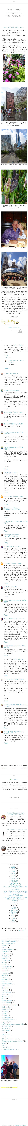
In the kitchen (7, 983)
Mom (4, 994)
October (14, 882)
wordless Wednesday (9, 1049)
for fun (4, 964)
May (14, 905)
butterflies (5, 952)
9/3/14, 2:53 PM (17, 496)
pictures (5, 1011)
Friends (4, 969)
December (14, 878)
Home (14, 1)
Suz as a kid (6, 1026)
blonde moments (8, 949)
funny (4, 971)
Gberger (7, 563)
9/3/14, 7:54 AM (13, 373)
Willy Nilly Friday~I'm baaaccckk (15, 891)
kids (3, 986)
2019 (13, 869)
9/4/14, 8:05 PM (19, 619)
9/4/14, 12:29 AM (15, 563)
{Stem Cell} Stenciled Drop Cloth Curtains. (15, 893)
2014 (13, 877)
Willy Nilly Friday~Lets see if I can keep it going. (15, 887)
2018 (13, 870)
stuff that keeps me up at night (13, 1024)
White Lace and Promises (13, 705)
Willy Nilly (5, 1047)
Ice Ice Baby (15, 889)
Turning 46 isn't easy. (15, 896)
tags (3, 1032)
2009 (13, 920)
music (4, 998)
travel (17, 328)
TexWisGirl (8, 412)
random (5, 1015)
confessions (6, 954)
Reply (6, 355)
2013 (13, 914)
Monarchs (5, 996)
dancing (5, 958)
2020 (13, 867)
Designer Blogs (20, 1125)
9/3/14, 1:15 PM (13, 473)
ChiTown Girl (8, 679)
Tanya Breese (8, 619)
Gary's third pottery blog (12, 600)
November (14, 880)
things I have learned (9, 1039)
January (14, 912)
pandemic (5, 1009)
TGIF (3, 1037)
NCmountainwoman (11, 432)
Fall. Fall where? (15, 885)
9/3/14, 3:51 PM (15, 510)
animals (5, 945)
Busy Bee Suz (13, 361)
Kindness (5, 988)
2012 (12, 915)
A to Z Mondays (7, 943)
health (4, 977)
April (14, 907)
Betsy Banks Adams (11, 447)
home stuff (6, 981)
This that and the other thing (12, 1041)
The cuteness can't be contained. (15, 897)
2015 (13, 875)
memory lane (6, 992)
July (14, 902)
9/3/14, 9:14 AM (14, 390)
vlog (3, 1045)
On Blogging (6, 1007)
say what (5, 1022)
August (14, 900)
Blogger (21, 930)
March (14, 909)
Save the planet (7, 1020)
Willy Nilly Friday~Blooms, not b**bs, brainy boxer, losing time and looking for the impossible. (16, 813)
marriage (5, 990)
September (14, 883)
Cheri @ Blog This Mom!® (13, 521)
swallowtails (6, 1030)
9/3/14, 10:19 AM (17, 424)
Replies (8, 358)
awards (4, 947)
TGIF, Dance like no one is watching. (17, 829)
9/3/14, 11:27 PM (15, 546)
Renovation (6, 1018)
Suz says (5, 1028)
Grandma (5, 975)
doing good (6, 960)
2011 (13, 917)
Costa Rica (5, 956)
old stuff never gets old (10, 1005)
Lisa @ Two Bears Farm (12, 646)
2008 (13, 922)
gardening (5, 973)
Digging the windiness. (15, 899)
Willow (6, 390)
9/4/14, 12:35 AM (11, 587)
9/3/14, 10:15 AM (17, 412)
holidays (5, 979)
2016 (13, 873)
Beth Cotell (8, 496)
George (6, 546)
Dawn (6, 473)
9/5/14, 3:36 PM (18, 659)
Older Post (4, 768)
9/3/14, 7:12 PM (13, 536)
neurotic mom (7, 1001)
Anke (6, 373)
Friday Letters (7, 966)
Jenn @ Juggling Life (11, 732)
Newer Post (24, 768)
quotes (4, 1013)
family (4, 962)
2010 (13, 918)
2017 (13, 872)
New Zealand (6, 1003)
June (14, 904)
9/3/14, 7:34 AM (18, 345)
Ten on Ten (6, 1035)
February (14, 910)
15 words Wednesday (9, 941)
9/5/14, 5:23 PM (19, 679)
